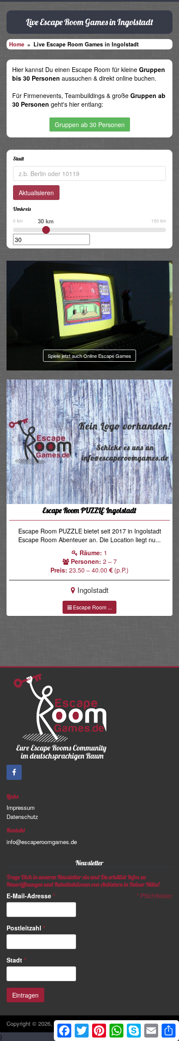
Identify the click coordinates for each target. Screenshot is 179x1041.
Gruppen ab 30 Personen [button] (90, 124)
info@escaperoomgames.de (42, 842)
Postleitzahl (26, 927)
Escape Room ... (92, 607)
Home (16, 44)
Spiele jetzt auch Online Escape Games (89, 355)
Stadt (16, 960)
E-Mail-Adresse (31, 895)
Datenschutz (22, 816)
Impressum (21, 807)
